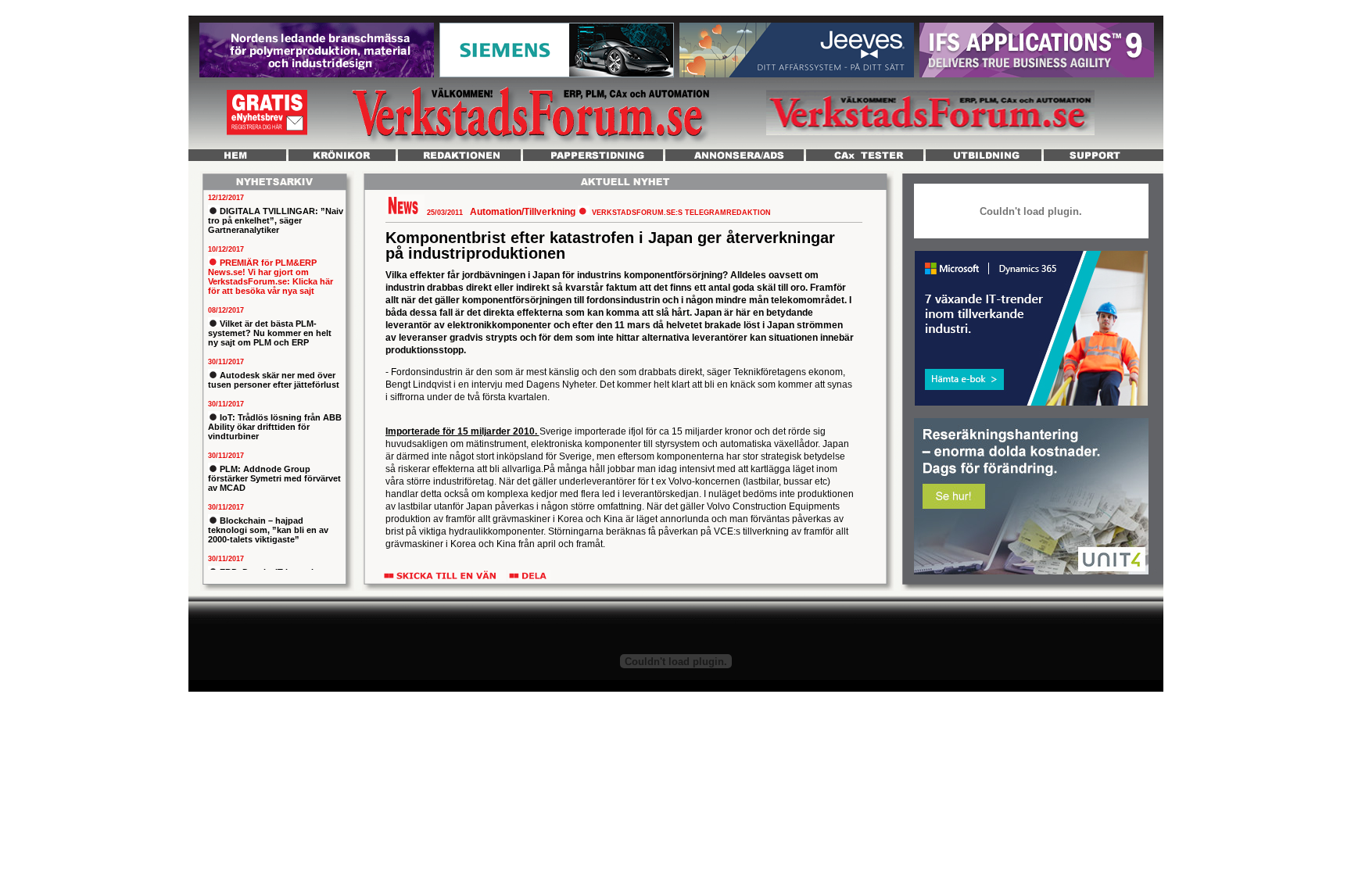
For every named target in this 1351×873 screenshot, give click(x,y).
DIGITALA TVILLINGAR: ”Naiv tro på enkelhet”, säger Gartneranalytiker (275, 220)
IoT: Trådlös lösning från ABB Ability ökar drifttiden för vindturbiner (275, 427)
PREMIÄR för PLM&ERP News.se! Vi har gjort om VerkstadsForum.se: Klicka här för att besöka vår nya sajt (270, 276)
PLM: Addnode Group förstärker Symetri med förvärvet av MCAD (274, 478)
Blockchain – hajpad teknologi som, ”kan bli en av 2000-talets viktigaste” (268, 530)
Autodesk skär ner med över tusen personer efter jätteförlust (273, 379)
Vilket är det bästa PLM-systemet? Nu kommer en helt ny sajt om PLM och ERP (269, 333)
